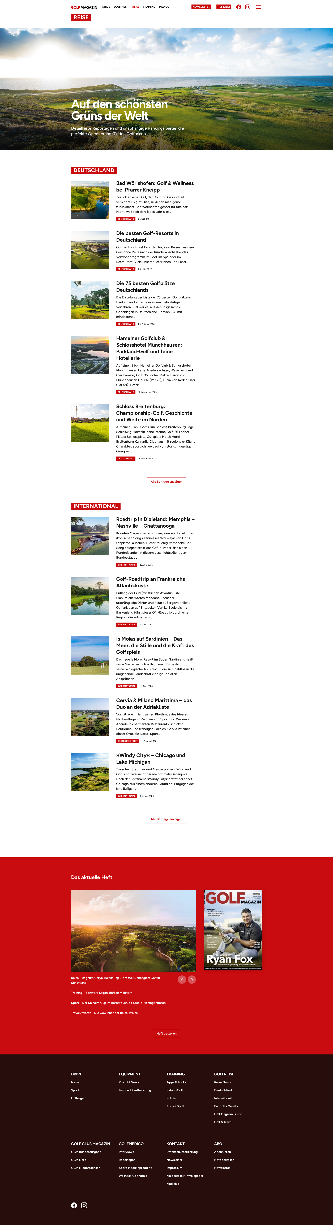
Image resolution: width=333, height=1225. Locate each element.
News (75, 1082)
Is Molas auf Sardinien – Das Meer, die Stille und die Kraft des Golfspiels (155, 645)
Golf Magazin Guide (228, 1114)
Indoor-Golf (174, 1090)
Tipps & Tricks (176, 1082)
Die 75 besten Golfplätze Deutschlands (145, 286)
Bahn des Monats (226, 1106)
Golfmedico (131, 1143)
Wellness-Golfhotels (133, 1176)
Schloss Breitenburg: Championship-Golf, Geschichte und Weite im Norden (154, 413)
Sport (75, 1090)
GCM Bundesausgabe (86, 1152)
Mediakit (172, 1184)
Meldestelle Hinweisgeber (184, 1176)
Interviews (126, 1152)
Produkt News (129, 1082)
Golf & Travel (223, 1122)
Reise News (222, 1082)
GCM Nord (78, 1160)
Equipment (121, 6)
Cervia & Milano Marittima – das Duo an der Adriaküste (154, 703)
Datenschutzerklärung (182, 1152)
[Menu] (258, 7)
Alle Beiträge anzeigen (166, 482)
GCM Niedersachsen (85, 1168)
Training (149, 6)
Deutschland (94, 170)
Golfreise (224, 1074)
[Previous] (182, 979)
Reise (135, 6)
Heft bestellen (166, 1033)
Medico (164, 6)
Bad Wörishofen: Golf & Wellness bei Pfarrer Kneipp (155, 186)
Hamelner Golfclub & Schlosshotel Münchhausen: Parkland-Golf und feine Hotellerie (149, 348)
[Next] (192, 979)
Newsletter (201, 6)
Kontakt (175, 1143)
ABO (218, 1143)
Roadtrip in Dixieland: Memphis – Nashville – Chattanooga (155, 522)
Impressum (174, 1168)
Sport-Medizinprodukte (135, 1168)
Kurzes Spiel (175, 1106)
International (96, 506)
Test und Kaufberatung (135, 1090)
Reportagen (127, 1160)
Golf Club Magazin (90, 1143)
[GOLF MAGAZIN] (84, 7)
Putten (171, 1098)
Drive (106, 6)
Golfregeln (78, 1098)
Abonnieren (222, 1152)
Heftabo (223, 6)
